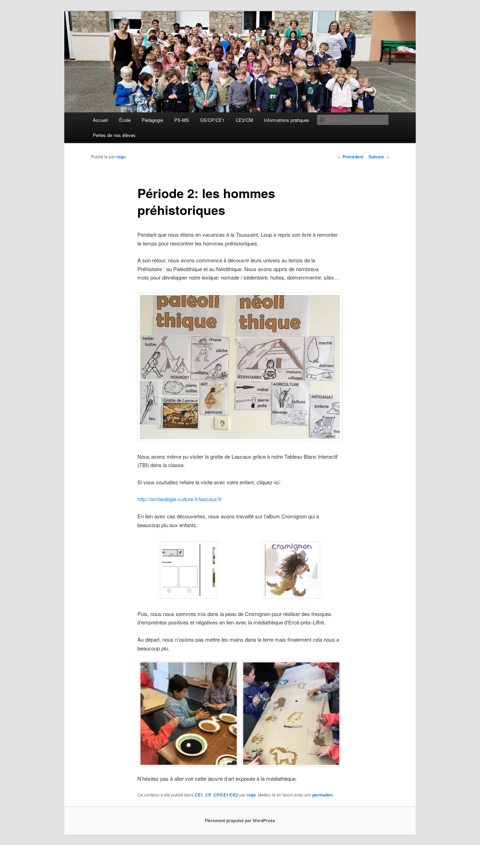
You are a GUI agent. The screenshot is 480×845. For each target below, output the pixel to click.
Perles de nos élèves (114, 135)
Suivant (379, 156)
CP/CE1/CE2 (225, 795)
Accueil (100, 120)
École (125, 120)
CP (208, 795)
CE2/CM (244, 120)
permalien (322, 795)
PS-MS (181, 120)
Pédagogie (152, 120)
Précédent (350, 156)
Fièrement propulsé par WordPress (240, 820)
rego (120, 156)
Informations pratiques (286, 120)
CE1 (199, 795)
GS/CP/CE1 (212, 120)
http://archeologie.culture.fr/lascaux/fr (179, 499)
